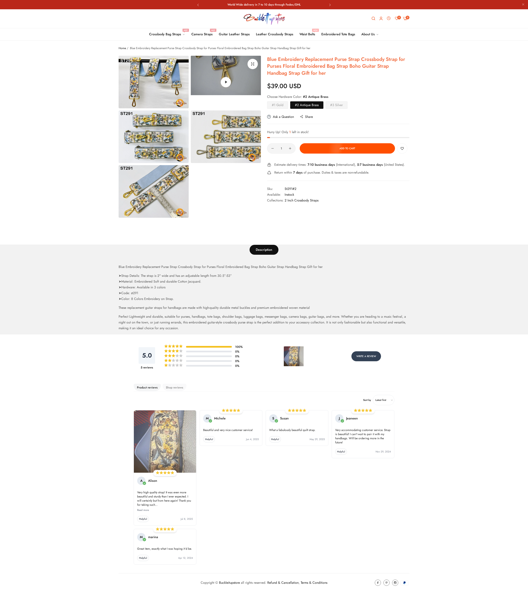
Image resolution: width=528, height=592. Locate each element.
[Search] (373, 18)
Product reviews (147, 387)
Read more (143, 510)
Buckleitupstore (229, 582)
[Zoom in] (253, 64)
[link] (167, 34)
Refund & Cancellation (283, 582)
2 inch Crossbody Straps (301, 200)
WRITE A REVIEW (366, 356)
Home (122, 48)
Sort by (367, 400)
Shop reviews (174, 387)
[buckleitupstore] (264, 19)
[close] (523, 5)
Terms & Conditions (314, 582)
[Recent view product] (388, 18)
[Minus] (272, 148)
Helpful (143, 519)
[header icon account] (381, 18)
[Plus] (290, 148)
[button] (198, 4)
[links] (378, 583)
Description (264, 249)
